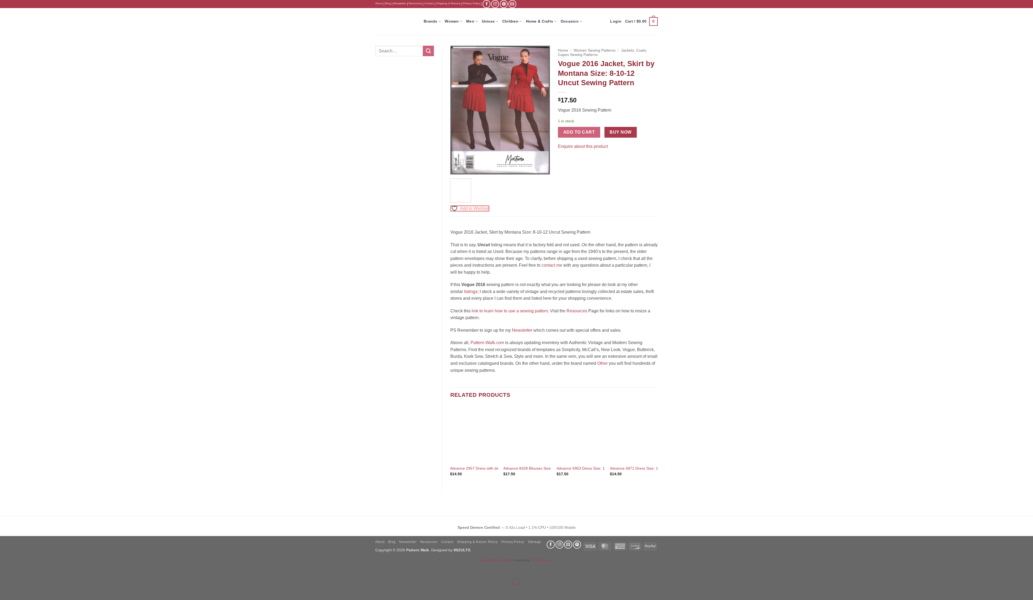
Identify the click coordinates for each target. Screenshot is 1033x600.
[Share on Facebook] (562, 159)
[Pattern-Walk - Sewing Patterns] (395, 21)
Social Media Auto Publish (496, 560)
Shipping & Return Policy (477, 542)
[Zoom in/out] (5, 568)
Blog (388, 3)
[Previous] (459, 110)
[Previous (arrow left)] (5, 590)
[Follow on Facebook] (486, 4)
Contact (429, 3)
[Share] (36, 568)
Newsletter (399, 3)
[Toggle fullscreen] (21, 568)
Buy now (620, 132)
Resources (415, 3)
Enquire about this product (583, 146)
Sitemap (534, 542)
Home (563, 50)
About (379, 3)
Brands (430, 21)
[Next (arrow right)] (21, 590)
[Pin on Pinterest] (572, 159)
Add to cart (579, 132)
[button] (641, 21)
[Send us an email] (512, 4)
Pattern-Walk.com (487, 342)
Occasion (570, 21)
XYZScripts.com (542, 560)
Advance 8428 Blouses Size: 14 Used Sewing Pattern (548, 468)
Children (510, 21)
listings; (471, 291)
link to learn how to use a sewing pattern (510, 311)
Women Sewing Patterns (594, 50)
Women (452, 21)
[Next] (541, 110)
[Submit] (428, 51)
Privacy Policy (471, 3)
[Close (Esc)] (52, 568)
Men (470, 21)
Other (602, 363)
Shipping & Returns (448, 3)
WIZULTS (462, 550)
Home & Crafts (539, 21)
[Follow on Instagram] (495, 4)
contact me (552, 265)
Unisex (488, 21)
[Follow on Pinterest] (504, 4)
